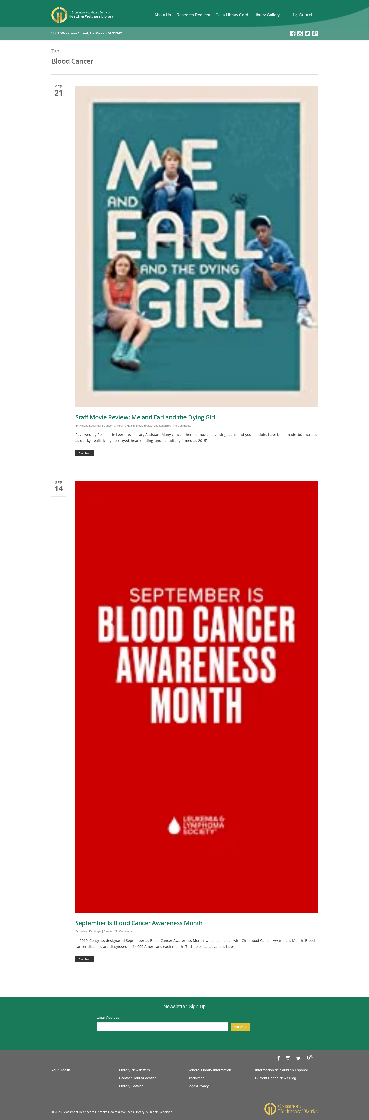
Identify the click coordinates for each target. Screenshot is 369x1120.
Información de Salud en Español (281, 1070)
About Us (162, 15)
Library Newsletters (134, 1070)
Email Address (108, 1017)
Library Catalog (131, 1086)
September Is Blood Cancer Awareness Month (139, 923)
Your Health (60, 1070)
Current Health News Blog (275, 1078)
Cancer (108, 425)
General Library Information (209, 1070)
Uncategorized (162, 425)
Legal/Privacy (198, 1086)
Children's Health (124, 425)
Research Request (193, 15)
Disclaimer (195, 1078)
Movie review (144, 425)
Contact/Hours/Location (138, 1078)
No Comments (182, 425)
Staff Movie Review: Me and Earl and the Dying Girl (145, 417)
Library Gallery (267, 15)
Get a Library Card (231, 15)
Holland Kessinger (90, 425)
